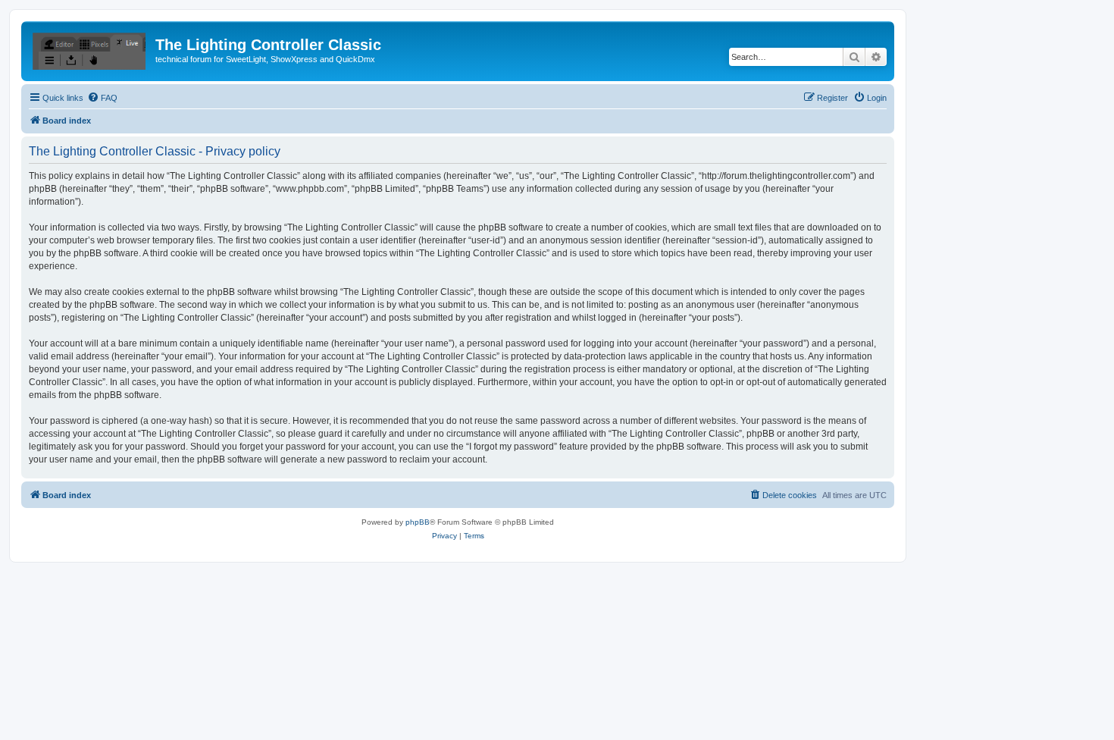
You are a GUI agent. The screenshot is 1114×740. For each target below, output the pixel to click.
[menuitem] (102, 98)
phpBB (417, 522)
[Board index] (90, 49)
